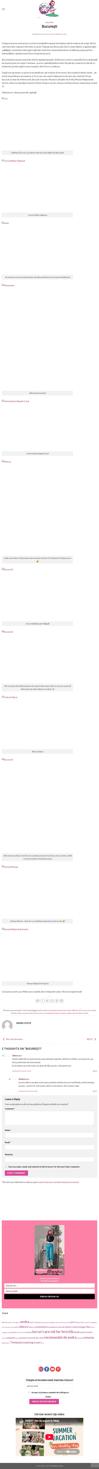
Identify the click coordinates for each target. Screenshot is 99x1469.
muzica (4, 1338)
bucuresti (67, 1010)
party (17, 1338)
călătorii (74, 1010)
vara (42, 1343)
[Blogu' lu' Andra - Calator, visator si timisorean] (49, 9)
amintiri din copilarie (13, 1322)
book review (59, 1322)
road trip (80, 1338)
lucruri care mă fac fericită (52, 1331)
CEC (80, 1010)
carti (72, 1322)
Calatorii (50, 22)
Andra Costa (61, 34)
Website (9, 1154)
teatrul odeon (77, 1013)
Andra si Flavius (35, 1322)
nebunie (11, 1337)
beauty (43, 1322)
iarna (14, 1332)
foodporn (5, 1332)
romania (63, 1013)
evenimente (42, 1327)
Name (8, 1130)
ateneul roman (57, 1010)
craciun (15, 1327)
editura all (32, 1327)
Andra (21, 1079)
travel (86, 1013)
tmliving (28, 1342)
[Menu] (3, 9)
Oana (14, 1055)
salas (3, 1343)
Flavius (92, 1327)
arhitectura (47, 1010)
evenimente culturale (56, 1327)
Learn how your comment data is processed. (58, 1182)
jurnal (24, 1332)
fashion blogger (79, 1327)
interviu (19, 1332)
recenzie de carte (35, 1337)
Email (8, 1142)
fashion (68, 1327)
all (6, 1322)
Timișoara (17, 1342)
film (88, 1326)
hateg (10, 1332)
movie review (86, 1332)
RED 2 (90, 1039)
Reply (95, 1071)
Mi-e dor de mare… (15, 1039)
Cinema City (79, 1322)
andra (40, 1010)
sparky (69, 1013)
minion (19, 1013)
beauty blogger (50, 1322)
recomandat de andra (51, 1013)
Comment (10, 1108)
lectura (29, 1332)
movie (76, 1332)
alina (3, 1322)
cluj (12, 1327)
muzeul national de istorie (32, 1013)
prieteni (23, 1337)
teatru (8, 1343)
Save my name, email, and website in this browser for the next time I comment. (44, 1166)
